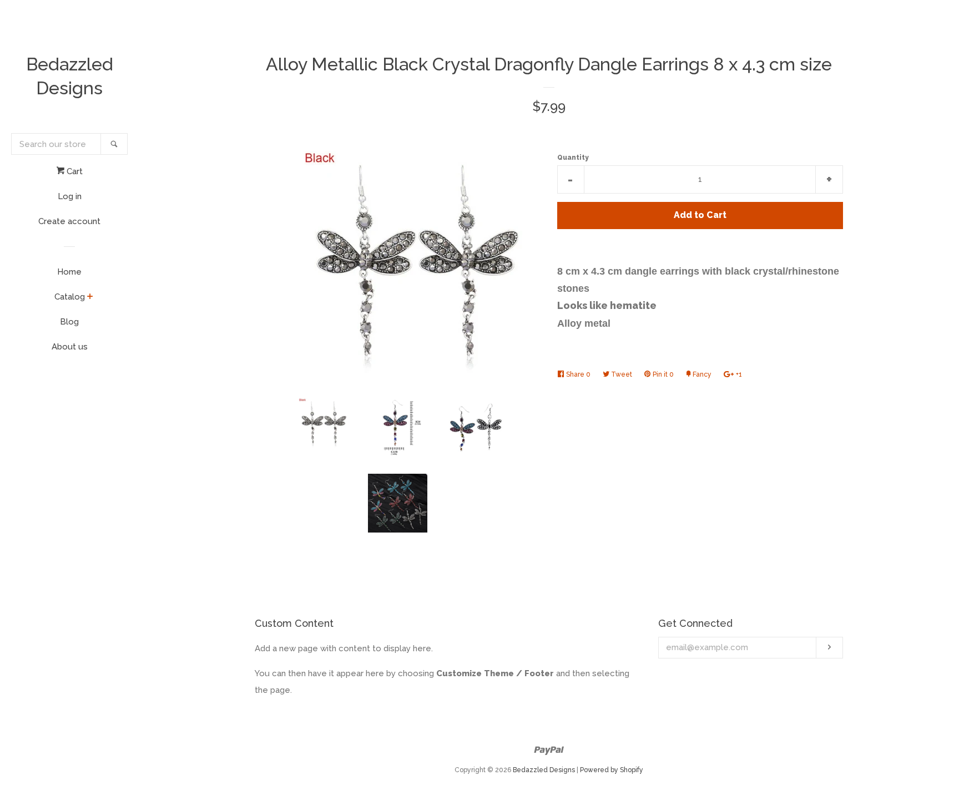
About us (70, 347)
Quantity (573, 157)
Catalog (69, 297)
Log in (70, 196)
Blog (69, 322)
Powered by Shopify (611, 770)
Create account (69, 221)
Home (69, 272)
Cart (73, 171)
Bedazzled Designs (69, 76)
